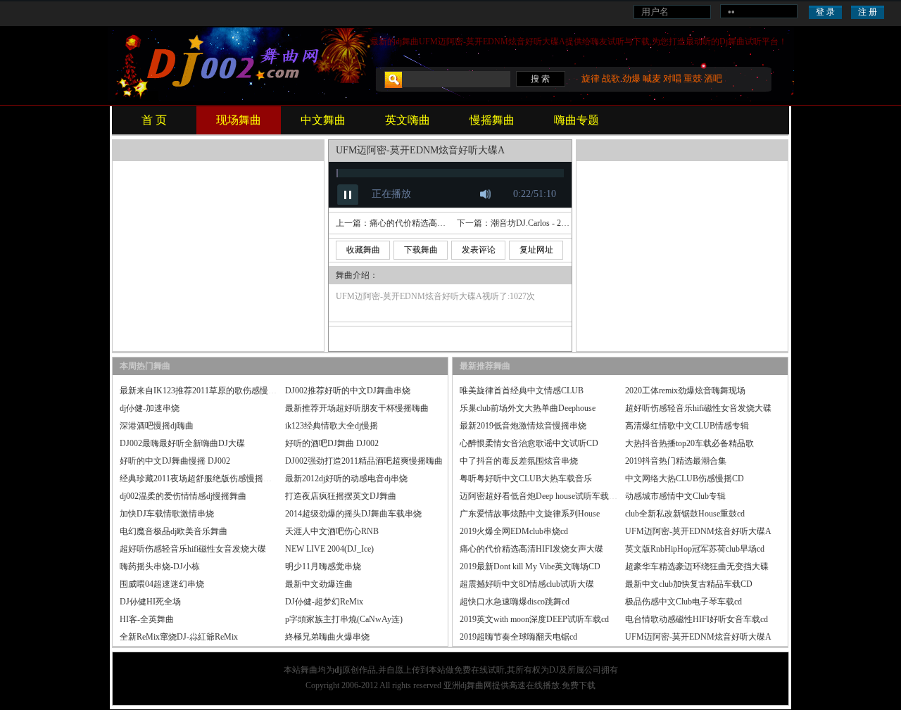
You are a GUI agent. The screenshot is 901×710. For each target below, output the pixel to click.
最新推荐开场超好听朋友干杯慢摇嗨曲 (357, 408)
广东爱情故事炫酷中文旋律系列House (530, 514)
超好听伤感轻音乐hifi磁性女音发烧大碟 (193, 549)
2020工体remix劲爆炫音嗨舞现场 (685, 390)
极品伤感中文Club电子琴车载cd (683, 602)
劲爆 (631, 78)
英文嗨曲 (407, 120)
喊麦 (652, 78)
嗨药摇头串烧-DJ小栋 (160, 566)
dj (399, 41)
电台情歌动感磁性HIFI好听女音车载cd (696, 619)
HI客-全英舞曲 (147, 619)
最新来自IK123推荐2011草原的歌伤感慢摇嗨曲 (207, 390)
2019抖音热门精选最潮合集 (675, 461)
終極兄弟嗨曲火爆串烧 (327, 637)
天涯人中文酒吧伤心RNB (332, 531)
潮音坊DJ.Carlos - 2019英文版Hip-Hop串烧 (568, 223)
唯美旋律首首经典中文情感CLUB (522, 390)
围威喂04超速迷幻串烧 (162, 584)
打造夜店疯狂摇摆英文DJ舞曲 (340, 496)
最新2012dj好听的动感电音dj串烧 (346, 478)
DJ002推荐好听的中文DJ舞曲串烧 (347, 390)
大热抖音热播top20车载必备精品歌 (689, 443)
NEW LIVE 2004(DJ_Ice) (329, 549)
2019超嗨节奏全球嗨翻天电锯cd (518, 637)
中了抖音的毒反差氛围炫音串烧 (519, 461)
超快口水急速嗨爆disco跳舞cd (514, 602)
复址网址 (536, 250)
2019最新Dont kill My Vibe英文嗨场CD (530, 566)
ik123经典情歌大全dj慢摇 (331, 426)
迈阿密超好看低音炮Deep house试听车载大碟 (543, 496)
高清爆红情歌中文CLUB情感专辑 (687, 426)
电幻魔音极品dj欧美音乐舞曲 (173, 531)
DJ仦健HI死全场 (150, 602)
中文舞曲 (323, 120)
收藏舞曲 (363, 250)
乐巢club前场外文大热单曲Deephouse (528, 408)
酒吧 (713, 78)
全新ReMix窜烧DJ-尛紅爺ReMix (179, 637)
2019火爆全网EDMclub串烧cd (514, 531)
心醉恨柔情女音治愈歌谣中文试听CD (529, 443)
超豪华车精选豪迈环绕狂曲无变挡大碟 (697, 566)
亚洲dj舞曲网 (467, 685)
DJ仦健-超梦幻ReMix (324, 602)
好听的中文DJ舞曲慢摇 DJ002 (175, 461)
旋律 (590, 78)
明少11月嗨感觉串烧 (323, 566)
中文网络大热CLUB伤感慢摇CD (684, 478)
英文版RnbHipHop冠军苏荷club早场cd (694, 549)
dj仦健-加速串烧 (149, 408)
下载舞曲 (421, 250)
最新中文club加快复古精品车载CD (688, 584)
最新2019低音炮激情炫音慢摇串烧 (523, 426)
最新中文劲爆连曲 (319, 584)
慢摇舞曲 (492, 120)
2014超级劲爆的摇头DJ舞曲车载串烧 (353, 514)
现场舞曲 (238, 120)
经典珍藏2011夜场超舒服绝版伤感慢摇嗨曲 (200, 478)
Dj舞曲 (732, 41)
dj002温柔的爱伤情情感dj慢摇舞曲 (183, 496)
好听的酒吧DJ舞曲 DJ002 (332, 443)
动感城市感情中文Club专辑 (675, 496)
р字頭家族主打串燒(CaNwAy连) (344, 619)
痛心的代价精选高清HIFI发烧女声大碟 (441, 223)
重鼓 (692, 78)
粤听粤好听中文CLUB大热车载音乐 (526, 478)
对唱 (672, 78)
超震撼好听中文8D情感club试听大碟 (527, 584)
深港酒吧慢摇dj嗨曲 (157, 426)
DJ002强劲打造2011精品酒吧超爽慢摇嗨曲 (364, 461)
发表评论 (479, 250)
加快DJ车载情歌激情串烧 (167, 514)
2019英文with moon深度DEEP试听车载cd (534, 619)
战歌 (611, 78)
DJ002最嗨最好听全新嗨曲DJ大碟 (182, 443)
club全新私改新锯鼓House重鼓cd (685, 514)
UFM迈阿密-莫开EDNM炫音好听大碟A (698, 531)
